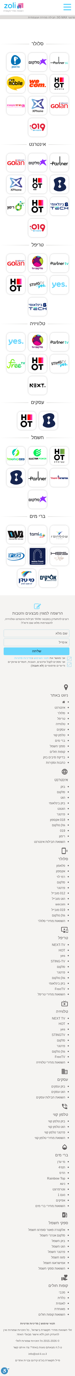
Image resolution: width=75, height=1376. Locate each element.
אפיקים (60, 1200)
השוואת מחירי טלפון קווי (50, 1138)
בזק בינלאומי (57, 803)
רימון (62, 836)
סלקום (61, 792)
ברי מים (60, 740)
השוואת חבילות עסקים (50, 1097)
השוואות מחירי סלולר (51, 921)
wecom (60, 904)
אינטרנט (60, 707)
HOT (62, 950)
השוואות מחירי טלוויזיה (50, 1062)
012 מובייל (58, 893)
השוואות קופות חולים (51, 1314)
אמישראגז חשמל (54, 1263)
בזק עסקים (58, 1086)
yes (62, 955)
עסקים (61, 729)
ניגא (62, 1183)
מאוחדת (59, 1309)
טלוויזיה (60, 724)
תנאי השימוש (41, 658)
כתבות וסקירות (55, 762)
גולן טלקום (58, 825)
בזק (63, 786)
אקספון (60, 871)
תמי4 (61, 1167)
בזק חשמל (58, 1241)
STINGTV (58, 1034)
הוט (63, 797)
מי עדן (61, 1161)
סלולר (61, 713)
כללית (61, 1298)
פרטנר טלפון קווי (54, 1132)
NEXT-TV (58, 944)
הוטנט (61, 808)
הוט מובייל (58, 898)
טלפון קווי (59, 735)
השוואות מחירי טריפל (51, 994)
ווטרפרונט (58, 1189)
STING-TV (58, 961)
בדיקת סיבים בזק (54, 757)
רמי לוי (61, 876)
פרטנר (61, 814)
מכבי (62, 1292)
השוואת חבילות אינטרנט (49, 841)
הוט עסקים (58, 1091)
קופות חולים (57, 751)
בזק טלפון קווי (56, 1121)
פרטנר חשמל (56, 1251)
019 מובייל (58, 909)
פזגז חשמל (58, 1257)
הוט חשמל (58, 1246)
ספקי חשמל (57, 746)
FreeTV (60, 989)
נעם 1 (61, 1194)
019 (62, 830)
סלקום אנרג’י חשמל (52, 1235)
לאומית (60, 1303)
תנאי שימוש (48, 1323)
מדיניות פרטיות (23, 658)
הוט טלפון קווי (56, 1126)
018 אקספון (57, 819)
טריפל (61, 718)
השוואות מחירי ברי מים (50, 1206)
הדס (62, 1173)
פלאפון (60, 865)
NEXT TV (58, 1018)
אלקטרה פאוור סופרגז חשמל (46, 1229)
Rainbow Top (56, 1178)
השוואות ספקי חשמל (51, 1268)
